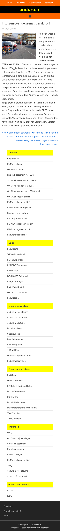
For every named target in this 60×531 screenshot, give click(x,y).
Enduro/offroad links (17, 234)
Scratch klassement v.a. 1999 (21, 180)
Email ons (8, 506)
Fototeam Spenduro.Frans (19, 355)
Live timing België (15, 287)
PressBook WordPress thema (37, 528)
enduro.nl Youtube (16, 323)
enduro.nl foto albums (17, 312)
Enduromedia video (16, 361)
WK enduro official (16, 254)
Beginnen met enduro (17, 213)
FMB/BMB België (15, 281)
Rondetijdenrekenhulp (17, 218)
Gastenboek (13, 158)
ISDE (9, 496)
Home (9, 3)
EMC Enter (12, 375)
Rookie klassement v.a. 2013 (21, 175)
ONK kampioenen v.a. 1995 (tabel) (23, 191)
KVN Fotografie (14, 344)
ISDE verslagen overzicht (19, 229)
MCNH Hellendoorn (16, 402)
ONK (9, 432)
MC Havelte (12, 397)
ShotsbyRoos (13, 334)
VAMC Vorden (13, 413)
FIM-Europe (12, 270)
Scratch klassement (16, 443)
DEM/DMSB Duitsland (17, 276)
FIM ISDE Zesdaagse (17, 265)
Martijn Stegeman (15, 339)
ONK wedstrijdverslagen (18, 196)
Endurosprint (13, 298)
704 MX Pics (13, 350)
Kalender (49, 3)
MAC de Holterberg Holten (19, 386)
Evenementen (35, 3)
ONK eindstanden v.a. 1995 (20, 185)
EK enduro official (15, 260)
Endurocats (12, 249)
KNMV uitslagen (14, 164)
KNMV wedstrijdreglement (19, 207)
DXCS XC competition (17, 292)
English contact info (13, 511)
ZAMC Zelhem (14, 418)
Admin (7, 516)
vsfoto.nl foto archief (17, 317)
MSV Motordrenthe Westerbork (22, 407)
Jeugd (10, 465)
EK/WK (10, 490)
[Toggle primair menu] (30, 16)
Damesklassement (16, 169)
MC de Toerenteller (16, 391)
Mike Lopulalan (14, 328)
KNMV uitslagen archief (18, 202)
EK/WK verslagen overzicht (20, 224)
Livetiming (20, 3)
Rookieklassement (15, 449)
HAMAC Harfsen (15, 380)
